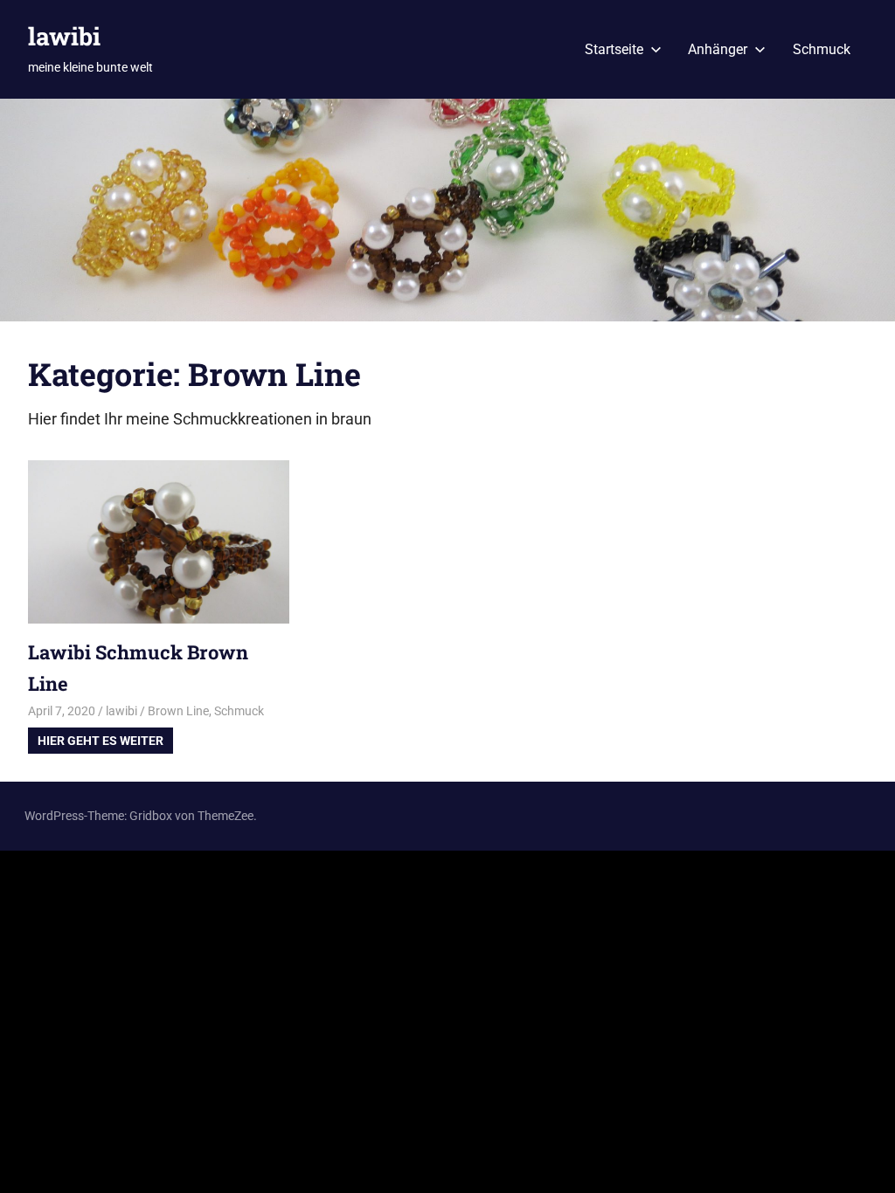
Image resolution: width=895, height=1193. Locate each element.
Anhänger (717, 49)
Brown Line (178, 711)
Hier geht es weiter (100, 741)
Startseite (614, 49)
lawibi (64, 36)
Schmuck (821, 49)
